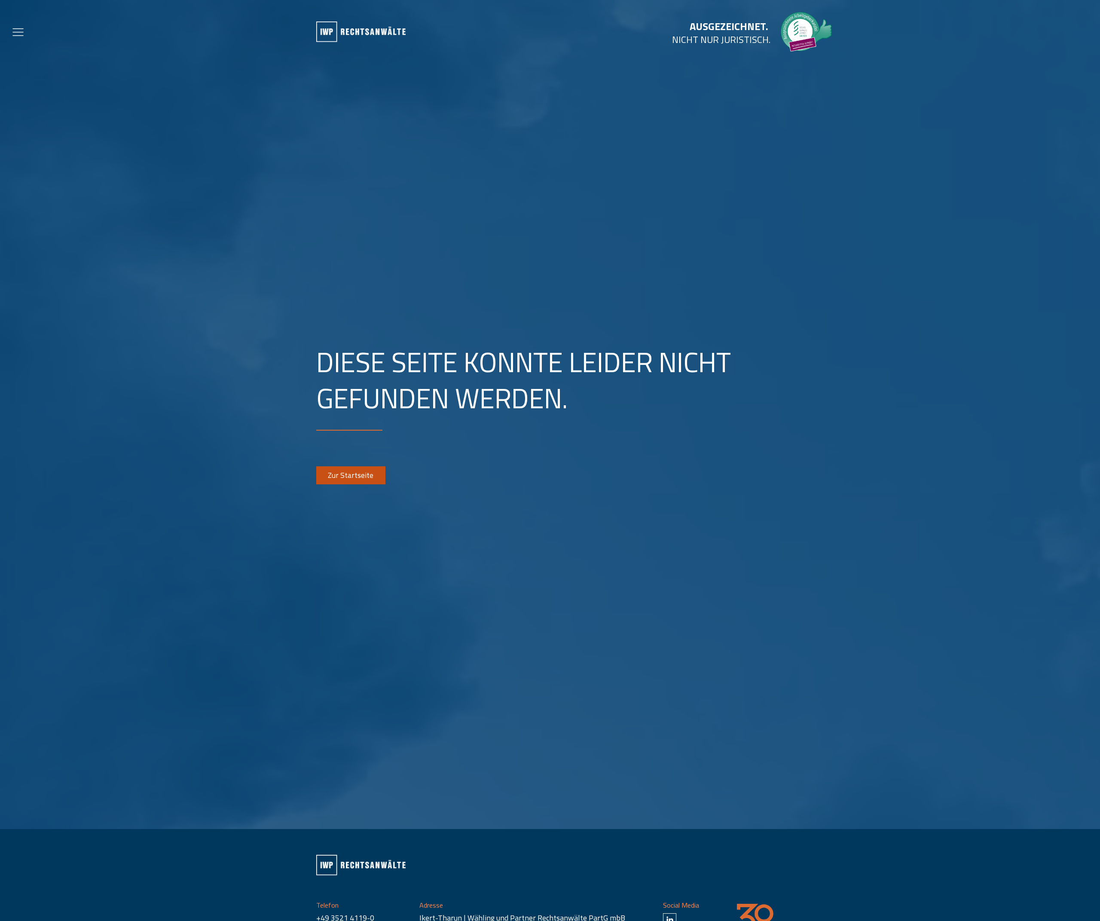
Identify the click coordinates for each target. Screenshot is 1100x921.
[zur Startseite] (361, 31)
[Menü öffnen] (18, 31)
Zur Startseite (350, 475)
